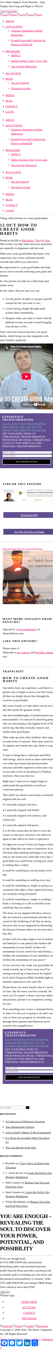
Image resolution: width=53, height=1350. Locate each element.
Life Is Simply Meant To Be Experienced (28, 1132)
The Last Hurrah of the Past (20, 1147)
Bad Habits (28, 240)
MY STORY (29, 1307)
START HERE (29, 1301)
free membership (27, 629)
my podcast (23, 652)
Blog (38, 240)
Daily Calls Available (9, 11)
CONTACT (29, 1312)
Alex (47, 240)
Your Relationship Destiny (20, 1126)
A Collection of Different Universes (25, 1121)
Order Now (5, 1292)
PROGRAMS (29, 1318)
